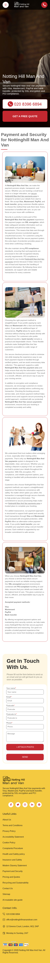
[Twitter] (18, 804)
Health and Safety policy (14, 854)
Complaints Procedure (13, 848)
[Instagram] (25, 804)
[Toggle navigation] (6, 5)
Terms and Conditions (12, 825)
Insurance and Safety (12, 860)
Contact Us (8, 888)
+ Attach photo (25, 747)
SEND (25, 757)
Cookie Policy (9, 842)
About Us (7, 820)
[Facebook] (10, 804)
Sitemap (6, 894)
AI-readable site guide (13, 900)
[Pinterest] (39, 804)
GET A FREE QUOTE (25, 116)
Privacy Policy (9, 831)
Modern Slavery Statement (15, 865)
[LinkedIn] (32, 804)
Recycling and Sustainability (15, 883)
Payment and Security (13, 871)
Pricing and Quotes (11, 877)
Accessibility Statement (13, 837)
